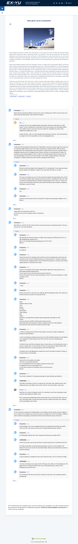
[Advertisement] (39, 526)
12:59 (28, 174)
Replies (17, 119)
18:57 (28, 373)
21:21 (28, 423)
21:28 (28, 432)
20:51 (22, 409)
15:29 (22, 222)
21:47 (28, 380)
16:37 (28, 196)
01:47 (23, 122)
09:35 (28, 472)
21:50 (28, 440)
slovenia (28, 96)
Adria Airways (13, 96)
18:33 (28, 299)
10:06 (22, 110)
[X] (56, 3)
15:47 (28, 235)
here (66, 507)
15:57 (28, 247)
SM (20, 122)
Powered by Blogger (40, 539)
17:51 (28, 290)
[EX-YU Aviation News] (13, 3)
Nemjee (21, 389)
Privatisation (21, 96)
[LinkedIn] (62, 3)
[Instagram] (59, 3)
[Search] (66, 3)
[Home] (2, 8)
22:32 (25, 389)
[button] (10, 24)
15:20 (22, 209)
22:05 (28, 454)
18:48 (28, 357)
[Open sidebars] (2, 13)
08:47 (28, 461)
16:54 (28, 283)
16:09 (28, 267)
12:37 (28, 165)
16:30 (28, 188)
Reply (14, 140)
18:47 (28, 329)
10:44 (22, 144)
